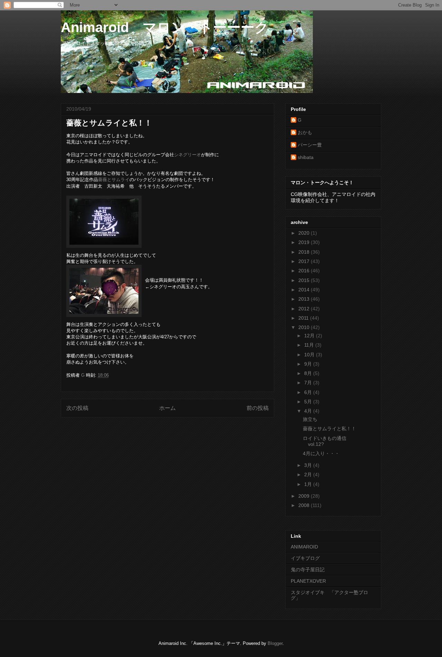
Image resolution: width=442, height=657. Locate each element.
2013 (304, 299)
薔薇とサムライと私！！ (329, 428)
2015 (304, 280)
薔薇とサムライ (113, 179)
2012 (304, 308)
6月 (308, 392)
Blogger (275, 643)
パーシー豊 (310, 145)
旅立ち (310, 419)
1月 (308, 484)
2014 (304, 289)
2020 (304, 233)
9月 (308, 364)
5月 (308, 401)
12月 (310, 335)
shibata (306, 157)
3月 (308, 465)
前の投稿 (258, 408)
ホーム (167, 408)
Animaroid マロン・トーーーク (165, 27)
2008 (304, 505)
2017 (304, 261)
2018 (304, 252)
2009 (304, 496)
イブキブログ (305, 558)
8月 (308, 373)
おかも (305, 132)
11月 (309, 345)
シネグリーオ (187, 154)
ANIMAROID (304, 547)
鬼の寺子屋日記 (308, 569)
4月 (308, 411)
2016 (304, 270)
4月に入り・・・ (321, 453)
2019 (304, 242)
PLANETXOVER (308, 581)
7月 (308, 382)
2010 (304, 327)
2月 (308, 474)
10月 (310, 354)
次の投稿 (77, 408)
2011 (304, 318)
